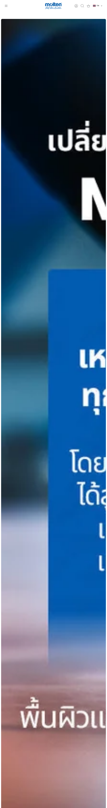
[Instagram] (53, 419)
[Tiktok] (59, 419)
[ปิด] (80, 3)
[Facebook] (46, 419)
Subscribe (53, 412)
